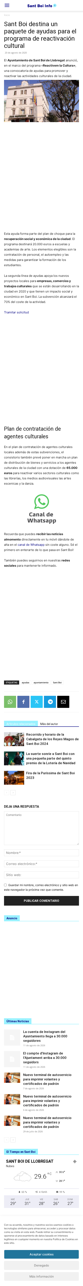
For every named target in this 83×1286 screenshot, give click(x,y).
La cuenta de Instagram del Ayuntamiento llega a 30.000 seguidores (45, 1036)
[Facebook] (23, 702)
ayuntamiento (41, 682)
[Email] (63, 702)
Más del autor (49, 724)
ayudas (25, 682)
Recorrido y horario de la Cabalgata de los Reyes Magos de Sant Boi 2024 (52, 739)
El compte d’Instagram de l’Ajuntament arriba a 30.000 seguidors (44, 1057)
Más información (41, 1276)
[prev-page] (6, 792)
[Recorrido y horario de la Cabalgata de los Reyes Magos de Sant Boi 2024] (14, 739)
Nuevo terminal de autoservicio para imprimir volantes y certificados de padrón (47, 1079)
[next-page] (13, 792)
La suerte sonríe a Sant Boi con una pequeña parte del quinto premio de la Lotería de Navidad (50, 758)
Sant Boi (57, 682)
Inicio (7, 15)
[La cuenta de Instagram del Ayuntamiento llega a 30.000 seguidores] (12, 1038)
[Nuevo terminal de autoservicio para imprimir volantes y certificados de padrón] (12, 1078)
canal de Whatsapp (31, 545)
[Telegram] (50, 702)
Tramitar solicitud (16, 312)
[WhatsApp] (10, 702)
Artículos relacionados (20, 724)
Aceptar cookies (42, 1254)
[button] (6, 5)
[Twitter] (37, 702)
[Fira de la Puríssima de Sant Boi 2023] (14, 778)
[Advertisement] (41, 179)
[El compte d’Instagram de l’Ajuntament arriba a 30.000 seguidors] (12, 1059)
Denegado (41, 1265)
